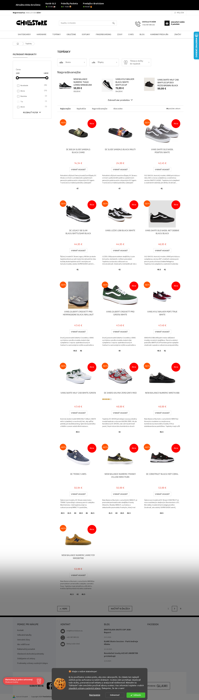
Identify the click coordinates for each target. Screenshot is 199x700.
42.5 (69, 513)
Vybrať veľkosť (78, 169)
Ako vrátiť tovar (23, 644)
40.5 (159, 269)
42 (119, 269)
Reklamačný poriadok (26, 649)
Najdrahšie (81, 108)
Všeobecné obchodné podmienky (30, 654)
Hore (64, 608)
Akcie (33, 106)
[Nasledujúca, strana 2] (174, 608)
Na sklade (33, 85)
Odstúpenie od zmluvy (26, 658)
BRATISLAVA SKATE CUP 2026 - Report (118, 631)
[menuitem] (24, 34)
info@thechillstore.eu (74, 631)
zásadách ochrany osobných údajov (85, 688)
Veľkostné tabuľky (24, 635)
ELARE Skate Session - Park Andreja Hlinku (121, 643)
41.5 (110, 513)
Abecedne (118, 108)
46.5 (161, 432)
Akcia (33, 91)
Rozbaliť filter (30, 112)
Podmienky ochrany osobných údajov (32, 663)
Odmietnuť (114, 695)
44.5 (75, 350)
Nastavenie (94, 695)
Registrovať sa (19, 12)
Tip (33, 101)
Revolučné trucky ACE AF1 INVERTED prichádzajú (121, 655)
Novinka (33, 96)
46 (81, 350)
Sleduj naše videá (73, 644)
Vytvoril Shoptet (22, 696)
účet (39, 12)
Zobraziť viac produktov (119, 100)
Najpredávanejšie (99, 108)
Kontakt (20, 630)
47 (77, 188)
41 (162, 188)
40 (119, 350)
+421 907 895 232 (72, 637)
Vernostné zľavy (23, 639)
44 (75, 513)
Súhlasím (137, 695)
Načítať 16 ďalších (120, 608)
